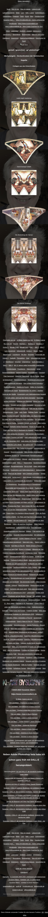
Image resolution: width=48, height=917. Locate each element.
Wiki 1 (37, 347)
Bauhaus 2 (31, 344)
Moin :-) (19, 463)
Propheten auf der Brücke (16, 596)
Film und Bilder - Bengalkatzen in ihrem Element (24, 706)
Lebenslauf (14, 31)
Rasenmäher (28, 463)
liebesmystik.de (39, 886)
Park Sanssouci (9, 376)
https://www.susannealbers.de (28, 23)
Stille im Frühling (26, 665)
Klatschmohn (31, 369)
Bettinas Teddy (33, 412)
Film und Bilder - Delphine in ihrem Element (24, 733)
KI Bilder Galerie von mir (25, 340)
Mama (36, 351)
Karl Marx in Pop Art (18, 546)
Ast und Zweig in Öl (20, 520)
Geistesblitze (7, 16)
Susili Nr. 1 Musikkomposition (13, 636)
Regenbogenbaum (20, 380)
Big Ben (23, 354)
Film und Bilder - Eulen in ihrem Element (24, 714)
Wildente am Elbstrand (24, 401)
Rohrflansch (10, 362)
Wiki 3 (5, 365)
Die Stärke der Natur (12, 643)
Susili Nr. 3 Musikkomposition (13, 639)
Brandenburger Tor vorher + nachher (31, 390)
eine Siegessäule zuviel (36, 459)
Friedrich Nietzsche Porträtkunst (13, 553)
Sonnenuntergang (34, 600)
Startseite (6, 877)
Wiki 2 (42, 347)
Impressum (15, 38)
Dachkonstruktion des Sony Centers (25, 567)
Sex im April (28, 466)
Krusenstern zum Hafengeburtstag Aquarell (31, 394)
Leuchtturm (16, 354)
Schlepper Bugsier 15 (12, 455)
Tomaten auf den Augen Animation (22, 405)
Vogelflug (6, 578)
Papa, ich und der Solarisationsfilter (15, 509)
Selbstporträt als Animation (13, 383)
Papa (40, 351)
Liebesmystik (36, 9)
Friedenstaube (11, 369)
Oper (27, 358)
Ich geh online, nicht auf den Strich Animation (20, 398)
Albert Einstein (41, 582)
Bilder (18, 13)
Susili (8, 9)
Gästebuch (6, 38)
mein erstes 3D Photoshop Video (32, 441)
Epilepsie (16, 16)
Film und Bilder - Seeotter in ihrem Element (24, 737)
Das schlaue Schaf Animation (33, 383)
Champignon (26, 362)
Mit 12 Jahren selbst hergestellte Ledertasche (29, 365)
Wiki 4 (11, 365)
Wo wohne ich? (28, 445)
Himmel (24, 459)
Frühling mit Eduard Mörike (30, 650)
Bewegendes (26, 34)
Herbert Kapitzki (21, 372)
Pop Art (15, 344)
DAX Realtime (36, 499)
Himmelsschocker (20, 625)
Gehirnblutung (39, 13)
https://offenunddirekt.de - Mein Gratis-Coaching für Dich (24, 26)
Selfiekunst (39, 614)
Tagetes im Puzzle (23, 387)
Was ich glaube (25, 9)
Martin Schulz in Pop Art (34, 546)
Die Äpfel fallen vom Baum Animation (32, 416)
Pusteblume (21, 369)
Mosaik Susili (14, 347)
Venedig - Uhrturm (11, 585)
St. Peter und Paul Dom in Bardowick (29, 517)
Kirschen (18, 362)
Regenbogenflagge (8, 372)
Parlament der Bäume (36, 574)
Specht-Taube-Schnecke (19, 600)
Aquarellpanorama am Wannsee (14, 531)
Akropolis (31, 354)
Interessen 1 (37, 31)
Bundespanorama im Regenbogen (29, 484)
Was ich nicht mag (38, 34)
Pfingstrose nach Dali (11, 549)
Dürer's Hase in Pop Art (24, 621)
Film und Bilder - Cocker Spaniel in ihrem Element (24, 721)
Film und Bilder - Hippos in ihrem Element (24, 729)
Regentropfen (26, 499)
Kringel (29, 596)
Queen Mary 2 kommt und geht (12, 437)
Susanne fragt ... (9, 20)
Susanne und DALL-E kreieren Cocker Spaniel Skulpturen (24, 784)
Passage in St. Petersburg (24, 603)
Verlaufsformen (8, 412)
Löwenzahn (30, 592)
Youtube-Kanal (39, 16)
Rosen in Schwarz (25, 549)
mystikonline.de (28, 886)
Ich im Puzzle (34, 376)
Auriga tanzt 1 (17, 477)
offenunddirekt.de (30, 890)
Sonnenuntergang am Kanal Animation (23, 578)
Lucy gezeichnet (10, 351)
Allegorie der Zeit (37, 549)
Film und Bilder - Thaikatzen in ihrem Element (24, 703)
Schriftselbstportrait (21, 408)
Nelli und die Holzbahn (36, 408)
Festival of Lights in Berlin (19, 560)
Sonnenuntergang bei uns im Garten (22, 556)
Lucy (22, 13)
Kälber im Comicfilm (36, 387)
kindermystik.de (17, 890)
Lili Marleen (21, 657)
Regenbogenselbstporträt (36, 380)
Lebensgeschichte (8, 13)
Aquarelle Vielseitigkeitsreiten (23, 535)
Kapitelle (13, 358)
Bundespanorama (17, 466)
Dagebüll (42, 372)
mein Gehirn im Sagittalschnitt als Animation (18, 481)
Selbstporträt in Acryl (23, 528)
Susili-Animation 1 (38, 362)
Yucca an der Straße (9, 394)
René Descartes (23, 585)
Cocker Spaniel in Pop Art (27, 538)
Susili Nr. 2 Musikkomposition (34, 636)
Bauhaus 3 (39, 344)
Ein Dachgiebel (40, 419)
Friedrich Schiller (32, 611)
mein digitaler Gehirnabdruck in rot (34, 477)
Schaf (38, 369)
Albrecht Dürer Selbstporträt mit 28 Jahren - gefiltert (26, 632)
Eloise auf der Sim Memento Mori (14, 495)
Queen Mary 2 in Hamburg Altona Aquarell (20, 513)
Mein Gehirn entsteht (34, 668)
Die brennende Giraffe (27, 582)
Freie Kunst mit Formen (17, 611)
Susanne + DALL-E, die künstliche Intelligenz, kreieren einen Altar (24, 805)
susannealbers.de (8, 886)
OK (43, 912)
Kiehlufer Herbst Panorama (19, 426)
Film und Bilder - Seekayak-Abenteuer (24, 725)
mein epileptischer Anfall (33, 437)
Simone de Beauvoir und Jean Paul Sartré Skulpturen (24, 801)
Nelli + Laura (30, 13)
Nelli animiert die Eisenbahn (35, 434)
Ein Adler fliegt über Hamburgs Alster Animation (18, 419)
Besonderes (17, 34)
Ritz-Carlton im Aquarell (24, 448)
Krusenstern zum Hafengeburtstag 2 (23, 470)
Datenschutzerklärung (27, 38)
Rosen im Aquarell (35, 426)
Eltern (8, 31)
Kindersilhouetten (9, 387)
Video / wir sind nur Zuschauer (23, 524)
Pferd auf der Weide (14, 473)
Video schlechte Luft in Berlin (12, 445)
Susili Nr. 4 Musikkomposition (34, 639)
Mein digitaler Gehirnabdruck (33, 452)
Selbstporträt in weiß (9, 463)
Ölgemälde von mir (9, 340)
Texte (22, 16)
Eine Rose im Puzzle (9, 423)
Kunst (27, 16)
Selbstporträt (21, 351)
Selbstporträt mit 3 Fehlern (12, 459)
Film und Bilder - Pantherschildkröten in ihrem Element (24, 710)
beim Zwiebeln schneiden (31, 473)
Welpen (28, 531)
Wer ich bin (15, 9)
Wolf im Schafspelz (14, 650)
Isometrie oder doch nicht (18, 589)
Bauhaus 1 (22, 344)
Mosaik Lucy (24, 347)
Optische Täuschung (22, 376)
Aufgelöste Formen (19, 668)
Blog (31, 16)
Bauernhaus (7, 354)
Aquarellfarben (33, 372)
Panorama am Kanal (11, 390)
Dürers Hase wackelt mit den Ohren (32, 491)
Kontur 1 (6, 347)
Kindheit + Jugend (26, 31)
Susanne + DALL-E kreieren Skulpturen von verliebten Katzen (24, 788)
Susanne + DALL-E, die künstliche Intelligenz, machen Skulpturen (24, 792)
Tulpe (16, 412)
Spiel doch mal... (28, 542)
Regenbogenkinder (17, 452)
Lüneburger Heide (31, 553)
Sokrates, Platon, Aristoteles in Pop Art (19, 618)
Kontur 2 (29, 351)
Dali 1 (31, 347)
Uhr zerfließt (37, 596)
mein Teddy (23, 412)
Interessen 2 (7, 34)
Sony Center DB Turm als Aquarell (33, 506)
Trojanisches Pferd (14, 506)
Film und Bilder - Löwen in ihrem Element (24, 718)
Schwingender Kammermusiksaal (31, 455)
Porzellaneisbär (36, 528)
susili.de (18, 886)
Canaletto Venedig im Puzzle (26, 423)
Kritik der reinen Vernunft (24, 868)
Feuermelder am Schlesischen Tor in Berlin (19, 488)
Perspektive (21, 358)
